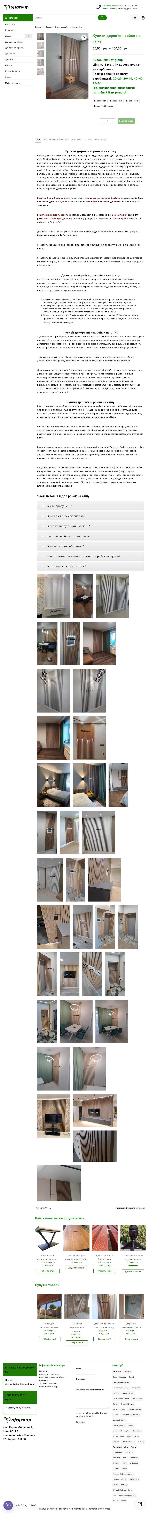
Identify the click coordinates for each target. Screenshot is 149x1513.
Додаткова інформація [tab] (56, 139)
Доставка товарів (47, 1383)
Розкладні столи (120, 1458)
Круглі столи (137, 1399)
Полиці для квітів (120, 1447)
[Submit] (102, 17)
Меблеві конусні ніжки (131, 1415)
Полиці (141, 1442)
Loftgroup (52, 1509)
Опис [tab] (38, 139)
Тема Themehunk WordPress (96, 1509)
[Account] (135, 17)
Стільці (116, 1469)
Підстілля (129, 1452)
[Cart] (143, 18)
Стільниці (134, 1463)
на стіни (96, 159)
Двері (8, 36)
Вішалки (9, 30)
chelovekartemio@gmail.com (123, 9)
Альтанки (10, 24)
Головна (43, 1371)
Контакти (43, 1380)
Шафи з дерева (119, 1501)
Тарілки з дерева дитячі (123, 1474)
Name (79, 1368)
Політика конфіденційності (52, 1377)
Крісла (8, 65)
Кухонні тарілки (134, 1409)
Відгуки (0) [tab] (101, 139)
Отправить (80, 1422)
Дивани (9, 59)
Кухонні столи (119, 1409)
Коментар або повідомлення (90, 1390)
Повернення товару (48, 1386)
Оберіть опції (48, 1271)
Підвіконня (117, 1452)
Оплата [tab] (88, 139)
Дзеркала (10, 53)
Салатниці (134, 1458)
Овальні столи (133, 1436)
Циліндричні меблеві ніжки (124, 1495)
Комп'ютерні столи (121, 1399)
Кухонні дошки (12, 71)
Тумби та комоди (120, 1485)
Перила (116, 1442)
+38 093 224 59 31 (128, 6)
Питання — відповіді (49, 1374)
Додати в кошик (126, 121)
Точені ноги (134, 1479)
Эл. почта (81, 1379)
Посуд (133, 1447)
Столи (125, 1463)
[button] (84, 37)
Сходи (124, 1469)
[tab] (90, 505)
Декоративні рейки (14, 48)
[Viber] (8, 1505)
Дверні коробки (119, 1377)
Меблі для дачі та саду (123, 1425)
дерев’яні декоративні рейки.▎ (62, 188)
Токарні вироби (119, 1479)
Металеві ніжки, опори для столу (127, 1431)
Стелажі (116, 1463)
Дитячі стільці (128, 1393)
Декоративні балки (14, 42)
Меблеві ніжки (12, 83)
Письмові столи (128, 1442)
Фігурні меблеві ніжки (122, 1490)
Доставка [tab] (76, 139)
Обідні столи (118, 1436)
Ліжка (8, 77)
